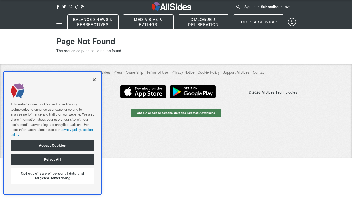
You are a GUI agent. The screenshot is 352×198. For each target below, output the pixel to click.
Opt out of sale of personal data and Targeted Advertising (176, 113)
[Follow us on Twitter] (64, 6)
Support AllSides (236, 72)
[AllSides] (171, 6)
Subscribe (270, 6)
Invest (289, 6)
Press (118, 72)
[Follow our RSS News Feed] (83, 6)
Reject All (52, 159)
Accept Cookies (52, 145)
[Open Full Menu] (59, 22)
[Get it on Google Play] (193, 91)
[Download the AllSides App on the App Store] (143, 91)
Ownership (134, 72)
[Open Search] (238, 7)
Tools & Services (259, 21)
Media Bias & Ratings (148, 22)
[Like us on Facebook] (58, 6)
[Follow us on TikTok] (76, 6)
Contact (259, 72)
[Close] (94, 80)
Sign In (250, 6)
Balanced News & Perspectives (93, 22)
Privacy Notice (183, 72)
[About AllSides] (292, 22)
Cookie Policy (209, 72)
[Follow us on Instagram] (70, 6)
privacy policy (71, 129)
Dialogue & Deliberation (203, 22)
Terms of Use (157, 72)
